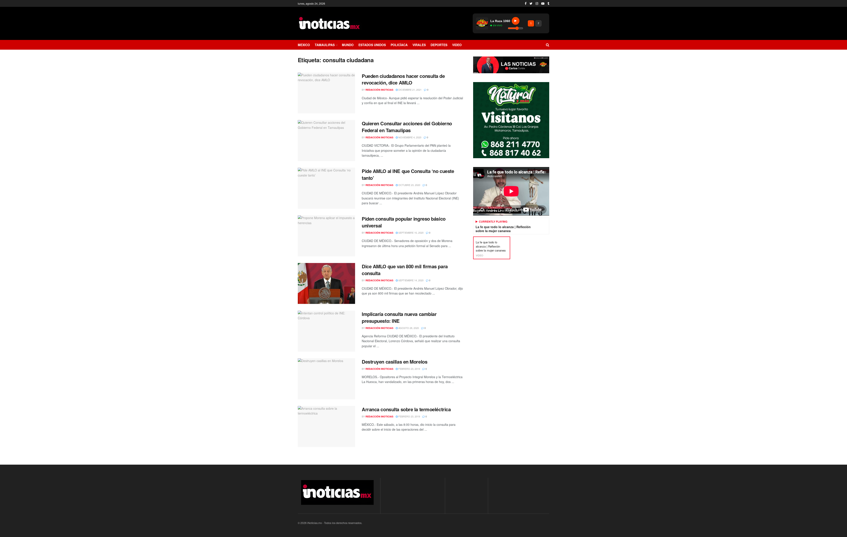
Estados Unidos (372, 45)
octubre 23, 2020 (409, 185)
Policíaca (399, 45)
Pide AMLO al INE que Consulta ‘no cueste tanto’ (408, 174)
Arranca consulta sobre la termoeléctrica (406, 409)
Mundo (348, 45)
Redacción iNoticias (379, 89)
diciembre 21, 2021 (410, 89)
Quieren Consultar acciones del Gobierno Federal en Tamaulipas (407, 127)
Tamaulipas (325, 45)
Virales (419, 45)
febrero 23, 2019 (409, 368)
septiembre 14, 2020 (411, 280)
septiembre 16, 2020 (411, 232)
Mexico (304, 45)
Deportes (439, 45)
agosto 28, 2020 (408, 328)
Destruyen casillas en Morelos (394, 361)
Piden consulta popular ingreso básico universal (404, 222)
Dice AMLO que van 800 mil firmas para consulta (405, 270)
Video (457, 45)
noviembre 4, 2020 (409, 137)
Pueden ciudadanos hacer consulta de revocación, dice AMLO (403, 79)
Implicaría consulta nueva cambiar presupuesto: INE (399, 317)
